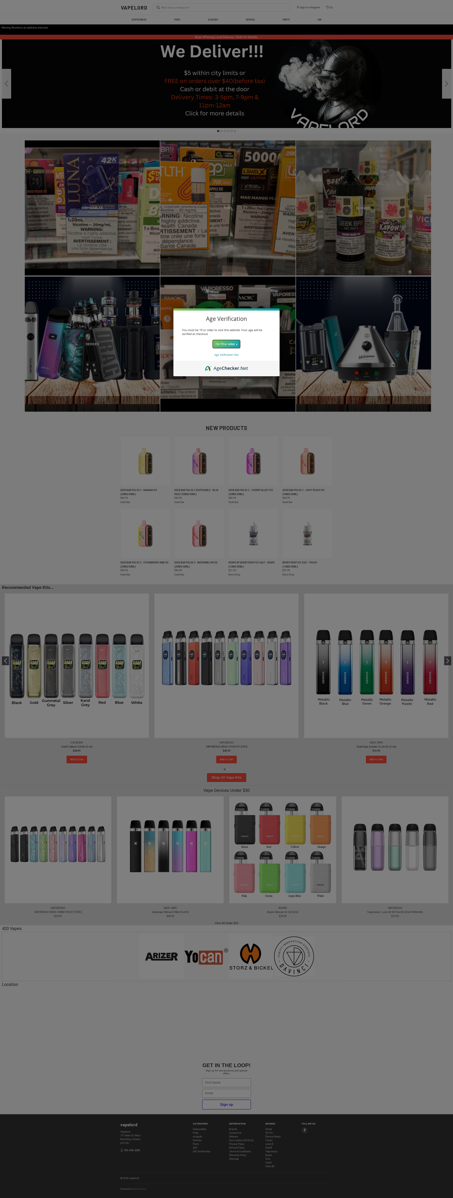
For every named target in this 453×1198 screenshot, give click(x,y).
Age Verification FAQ (226, 354)
